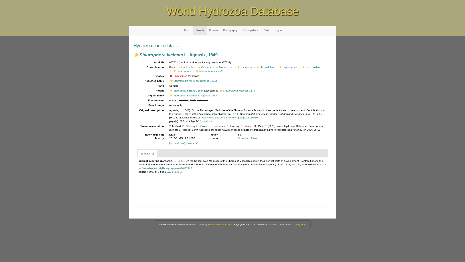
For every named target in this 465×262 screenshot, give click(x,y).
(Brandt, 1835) (195, 80)
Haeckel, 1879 (239, 90)
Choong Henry (299, 224)
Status (160, 75)
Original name (155, 95)
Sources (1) (147, 153)
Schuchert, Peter (247, 138)
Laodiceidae (313, 67)
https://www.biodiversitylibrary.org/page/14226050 (229, 117)
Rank (160, 85)
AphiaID (159, 62)
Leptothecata (290, 67)
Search (200, 30)
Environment (156, 100)
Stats (266, 30)
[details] (206, 121)
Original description (151, 110)
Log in (278, 30)
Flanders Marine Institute (220, 224)
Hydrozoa (246, 67)
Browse (213, 30)
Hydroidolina (267, 67)
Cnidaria (206, 67)
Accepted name (154, 80)
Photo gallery (250, 30)
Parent (160, 90)
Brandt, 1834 (188, 90)
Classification (155, 67)
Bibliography (230, 30)
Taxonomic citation (152, 126)
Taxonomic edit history (154, 136)
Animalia (188, 67)
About (186, 30)
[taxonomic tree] (177, 143)
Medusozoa (225, 67)
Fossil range (156, 105)
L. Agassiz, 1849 (195, 95)
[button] (137, 55)
